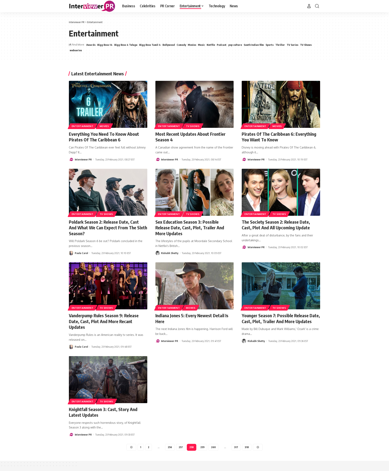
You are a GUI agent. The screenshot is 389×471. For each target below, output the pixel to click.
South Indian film (254, 44)
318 (247, 447)
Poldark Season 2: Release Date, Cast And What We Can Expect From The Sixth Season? (108, 227)
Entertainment (82, 126)
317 (236, 447)
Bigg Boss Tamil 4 (150, 44)
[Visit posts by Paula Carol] (71, 253)
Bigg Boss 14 (104, 44)
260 (213, 447)
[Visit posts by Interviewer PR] (71, 159)
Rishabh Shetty (169, 253)
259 (202, 447)
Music (201, 44)
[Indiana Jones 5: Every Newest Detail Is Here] (194, 285)
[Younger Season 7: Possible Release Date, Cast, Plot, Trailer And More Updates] (281, 285)
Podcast (222, 44)
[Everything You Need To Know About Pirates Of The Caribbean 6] (108, 104)
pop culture (235, 44)
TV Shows (306, 44)
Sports (270, 44)
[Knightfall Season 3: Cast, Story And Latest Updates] (108, 379)
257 (181, 447)
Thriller (280, 44)
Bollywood (168, 44)
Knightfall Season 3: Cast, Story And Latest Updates (103, 412)
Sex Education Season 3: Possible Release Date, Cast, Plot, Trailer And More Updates (189, 227)
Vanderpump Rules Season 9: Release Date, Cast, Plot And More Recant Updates (104, 321)
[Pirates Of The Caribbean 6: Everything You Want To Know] (281, 104)
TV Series (292, 44)
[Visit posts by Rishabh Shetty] (157, 253)
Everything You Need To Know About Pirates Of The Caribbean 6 (104, 137)
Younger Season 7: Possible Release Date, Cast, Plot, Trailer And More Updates (281, 318)
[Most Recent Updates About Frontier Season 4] (194, 104)
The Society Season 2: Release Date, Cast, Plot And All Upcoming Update (276, 225)
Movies (192, 44)
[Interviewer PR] (92, 6)
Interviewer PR (83, 159)
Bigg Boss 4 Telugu (125, 44)
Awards (90, 44)
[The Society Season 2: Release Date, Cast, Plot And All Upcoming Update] (281, 192)
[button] (309, 6)
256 (170, 447)
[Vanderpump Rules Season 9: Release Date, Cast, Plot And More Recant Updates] (108, 285)
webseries (76, 50)
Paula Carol (81, 253)
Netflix (211, 44)
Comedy (181, 44)
